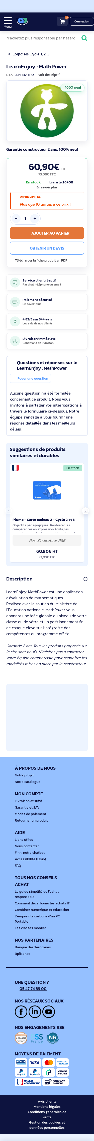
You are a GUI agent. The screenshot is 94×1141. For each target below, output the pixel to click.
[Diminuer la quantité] (16, 218)
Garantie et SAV (27, 807)
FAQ (18, 865)
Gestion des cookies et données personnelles (47, 1125)
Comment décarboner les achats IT (42, 903)
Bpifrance (22, 953)
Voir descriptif (49, 75)
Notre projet (24, 775)
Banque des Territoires (33, 947)
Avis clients (47, 1101)
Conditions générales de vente (47, 1114)
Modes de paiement (30, 814)
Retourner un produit (31, 820)
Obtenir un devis (47, 248)
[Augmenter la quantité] (34, 218)
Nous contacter (27, 846)
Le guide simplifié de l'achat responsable (37, 894)
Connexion (81, 21)
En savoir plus (47, 187)
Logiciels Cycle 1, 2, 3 (31, 54)
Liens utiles (24, 839)
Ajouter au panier (50, 233)
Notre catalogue (27, 781)
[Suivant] (82, 110)
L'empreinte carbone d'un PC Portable (37, 919)
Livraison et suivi (28, 801)
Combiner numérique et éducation (42, 909)
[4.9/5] (40, 21)
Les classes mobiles (31, 928)
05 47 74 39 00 (33, 989)
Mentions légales (47, 1106)
